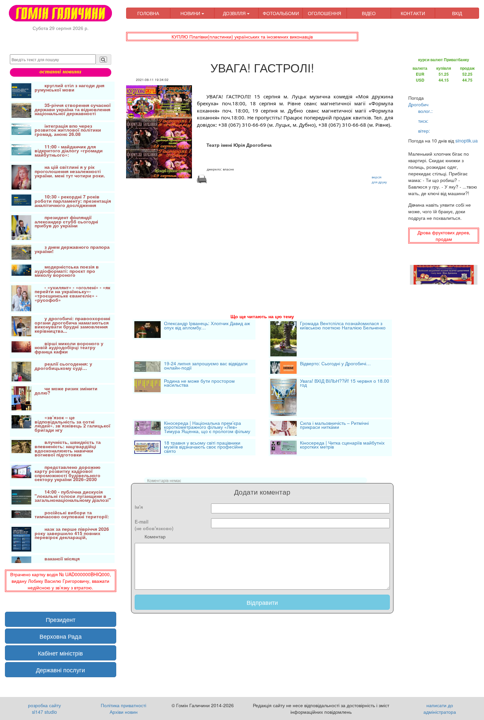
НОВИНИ (191, 13)
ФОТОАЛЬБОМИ (281, 13)
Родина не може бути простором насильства (199, 383)
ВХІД (457, 13)
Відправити (262, 602)
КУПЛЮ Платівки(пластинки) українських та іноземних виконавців (242, 36)
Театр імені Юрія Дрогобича (239, 144)
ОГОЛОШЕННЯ (324, 13)
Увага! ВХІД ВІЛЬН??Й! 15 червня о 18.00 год (344, 383)
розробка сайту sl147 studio (44, 708)
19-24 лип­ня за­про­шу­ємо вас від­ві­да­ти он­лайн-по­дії (206, 366)
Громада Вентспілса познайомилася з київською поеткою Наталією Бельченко (343, 326)
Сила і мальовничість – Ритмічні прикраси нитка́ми (334, 425)
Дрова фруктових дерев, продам (443, 235)
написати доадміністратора (439, 708)
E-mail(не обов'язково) (154, 524)
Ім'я (139, 506)
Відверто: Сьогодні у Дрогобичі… (335, 364)
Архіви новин (124, 711)
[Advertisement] (262, 240)
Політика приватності (123, 705)
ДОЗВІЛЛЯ (235, 13)
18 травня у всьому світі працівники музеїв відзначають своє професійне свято (203, 447)
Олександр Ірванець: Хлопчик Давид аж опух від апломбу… (207, 326)
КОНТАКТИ (413, 13)
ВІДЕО (369, 13)
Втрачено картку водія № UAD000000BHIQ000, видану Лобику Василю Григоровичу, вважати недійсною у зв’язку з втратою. (60, 581)
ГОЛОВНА (148, 13)
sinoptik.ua (466, 140)
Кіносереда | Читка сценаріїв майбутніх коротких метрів (342, 445)
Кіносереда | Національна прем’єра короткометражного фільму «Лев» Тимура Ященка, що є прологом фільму (207, 427)
